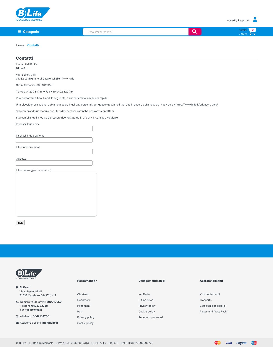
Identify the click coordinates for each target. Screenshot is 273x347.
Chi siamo (83, 294)
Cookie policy (85, 323)
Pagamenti (83, 305)
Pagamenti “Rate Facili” (214, 311)
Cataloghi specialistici (213, 305)
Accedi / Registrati (238, 20)
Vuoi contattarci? (210, 294)
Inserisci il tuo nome (28, 124)
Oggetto (21, 158)
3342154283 (41, 316)
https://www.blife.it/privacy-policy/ (197, 104)
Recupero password (151, 317)
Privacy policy (85, 317)
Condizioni (83, 299)
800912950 (54, 301)
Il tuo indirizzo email (28, 147)
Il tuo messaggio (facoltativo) (33, 170)
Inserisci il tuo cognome (30, 135)
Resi (79, 311)
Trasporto (206, 299)
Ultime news (146, 299)
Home (20, 45)
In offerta (144, 294)
